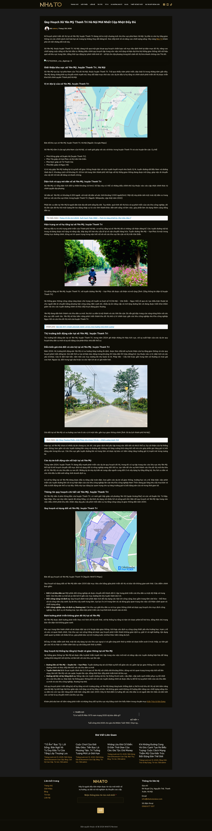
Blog (66, 760)
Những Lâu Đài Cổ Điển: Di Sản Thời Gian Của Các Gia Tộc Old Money (120, 747)
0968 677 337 (148, 806)
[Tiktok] (171, 4)
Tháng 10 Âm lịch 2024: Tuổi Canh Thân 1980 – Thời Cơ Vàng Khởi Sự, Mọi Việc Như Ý (95, 218)
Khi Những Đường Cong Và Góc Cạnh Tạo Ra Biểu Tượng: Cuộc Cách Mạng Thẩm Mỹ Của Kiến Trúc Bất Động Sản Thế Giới (152, 750)
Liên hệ (47, 798)
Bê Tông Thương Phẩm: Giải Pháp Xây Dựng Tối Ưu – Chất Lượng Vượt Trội (87, 440)
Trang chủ (48, 786)
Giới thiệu (48, 789)
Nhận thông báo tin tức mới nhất (100, 795)
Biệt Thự (131, 757)
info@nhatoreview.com (152, 799)
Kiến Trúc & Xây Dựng (156, 701)
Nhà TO (159, 39)
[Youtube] (168, 4)
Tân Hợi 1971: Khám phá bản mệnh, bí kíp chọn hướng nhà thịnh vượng (85, 327)
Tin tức (56, 762)
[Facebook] (164, 4)
